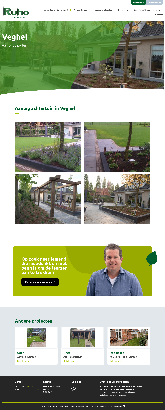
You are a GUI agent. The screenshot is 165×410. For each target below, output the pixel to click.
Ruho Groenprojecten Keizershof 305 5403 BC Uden (51, 389)
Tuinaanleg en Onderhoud (55, 9)
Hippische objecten (103, 9)
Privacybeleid (44, 406)
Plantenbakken (80, 9)
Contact (159, 14)
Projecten (123, 9)
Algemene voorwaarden (60, 406)
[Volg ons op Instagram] (74, 388)
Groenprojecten (138, 2)
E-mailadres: (25, 386)
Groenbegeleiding (154, 2)
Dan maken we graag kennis (38, 281)
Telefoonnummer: (28, 389)
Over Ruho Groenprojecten (147, 9)
